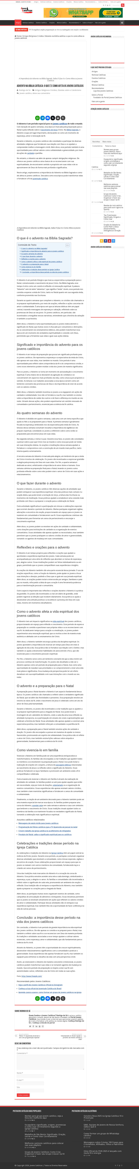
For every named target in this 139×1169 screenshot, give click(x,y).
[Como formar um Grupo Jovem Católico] (107, 283)
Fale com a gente (116, 2)
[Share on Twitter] (52, 118)
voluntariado (58, 785)
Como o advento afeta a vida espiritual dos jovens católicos (41, 262)
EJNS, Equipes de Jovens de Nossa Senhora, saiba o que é (104, 1126)
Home (18, 36)
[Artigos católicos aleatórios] (122, 22)
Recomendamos (90, 2)
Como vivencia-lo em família (31, 267)
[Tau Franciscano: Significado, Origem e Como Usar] (97, 218)
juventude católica (40, 179)
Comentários (97, 146)
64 (101, 181)
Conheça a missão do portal (43, 1023)
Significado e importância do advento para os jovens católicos (42, 251)
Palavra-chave (110, 146)
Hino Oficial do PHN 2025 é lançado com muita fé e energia (103, 1152)
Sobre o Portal (102, 2)
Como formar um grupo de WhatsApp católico (101, 1134)
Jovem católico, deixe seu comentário (35, 93)
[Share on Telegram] (42, 118)
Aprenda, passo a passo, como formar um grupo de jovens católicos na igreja (49, 992)
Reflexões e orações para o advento (33, 259)
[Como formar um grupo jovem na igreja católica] (50, 105)
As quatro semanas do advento (32, 254)
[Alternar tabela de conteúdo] (66, 245)
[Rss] (103, 5)
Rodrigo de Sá (24, 90)
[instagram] (110, 5)
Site (18, 1087)
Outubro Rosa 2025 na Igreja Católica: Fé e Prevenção (103, 1117)
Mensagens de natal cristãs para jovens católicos (38, 823)
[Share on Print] (58, 118)
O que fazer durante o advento (32, 256)
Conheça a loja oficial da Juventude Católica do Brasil (39, 988)
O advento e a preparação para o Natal (34, 264)
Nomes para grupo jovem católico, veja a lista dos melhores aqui (113, 151)
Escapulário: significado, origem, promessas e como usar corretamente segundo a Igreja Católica (107, 163)
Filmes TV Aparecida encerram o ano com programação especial (29, 1036)
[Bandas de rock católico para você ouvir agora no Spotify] (97, 208)
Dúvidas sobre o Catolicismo (69, 90)
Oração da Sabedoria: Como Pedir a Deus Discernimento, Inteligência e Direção (112, 228)
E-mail (20, 1080)
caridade (30, 153)
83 (113, 156)
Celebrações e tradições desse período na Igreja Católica (40, 269)
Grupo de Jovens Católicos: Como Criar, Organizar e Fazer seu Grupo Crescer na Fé (112, 197)
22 (102, 233)
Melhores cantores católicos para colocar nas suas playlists (112, 186)
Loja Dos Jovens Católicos (103, 91)
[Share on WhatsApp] (37, 118)
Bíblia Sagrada (72, 130)
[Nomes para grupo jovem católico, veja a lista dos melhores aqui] (97, 152)
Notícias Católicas (46, 2)
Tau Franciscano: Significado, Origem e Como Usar (112, 217)
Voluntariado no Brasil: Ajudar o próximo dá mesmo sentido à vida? (71, 1037)
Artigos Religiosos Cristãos (33, 36)
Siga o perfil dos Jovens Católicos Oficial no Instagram (40, 985)
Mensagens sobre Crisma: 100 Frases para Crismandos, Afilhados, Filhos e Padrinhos (103, 1143)
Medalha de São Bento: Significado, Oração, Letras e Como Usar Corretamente (112, 176)
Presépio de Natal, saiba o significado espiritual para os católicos (45, 834)
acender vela (37, 805)
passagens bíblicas (63, 765)
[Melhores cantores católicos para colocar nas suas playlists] (97, 187)
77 (101, 169)
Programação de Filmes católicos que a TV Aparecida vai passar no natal (47, 827)
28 (113, 221)
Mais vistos (107, 142)
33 (113, 212)
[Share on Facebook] (47, 118)
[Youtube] (107, 5)
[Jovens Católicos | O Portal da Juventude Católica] (26, 9)
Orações (69, 2)
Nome (20, 1073)
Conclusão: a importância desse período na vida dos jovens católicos (45, 272)
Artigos (36, 2)
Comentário (22, 1053)
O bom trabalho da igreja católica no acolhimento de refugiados (44, 831)
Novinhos (96, 142)
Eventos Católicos (59, 2)
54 (114, 190)
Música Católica (78, 2)
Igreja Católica (57, 853)
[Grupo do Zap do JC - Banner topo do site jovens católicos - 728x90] (83, 13)
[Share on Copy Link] (63, 118)
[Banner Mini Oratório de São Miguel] (107, 50)
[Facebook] (105, 5)
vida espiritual (58, 621)
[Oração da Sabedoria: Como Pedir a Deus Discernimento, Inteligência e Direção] (97, 227)
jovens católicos (60, 124)
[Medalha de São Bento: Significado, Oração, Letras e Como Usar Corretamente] (97, 175)
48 (102, 202)
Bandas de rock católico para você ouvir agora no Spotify (113, 207)
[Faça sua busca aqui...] (122, 5)
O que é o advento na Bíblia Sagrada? (34, 248)
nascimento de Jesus (49, 130)
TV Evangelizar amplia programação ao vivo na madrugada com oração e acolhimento (58, 30)
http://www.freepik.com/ (32, 976)
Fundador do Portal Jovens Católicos (107, 97)
